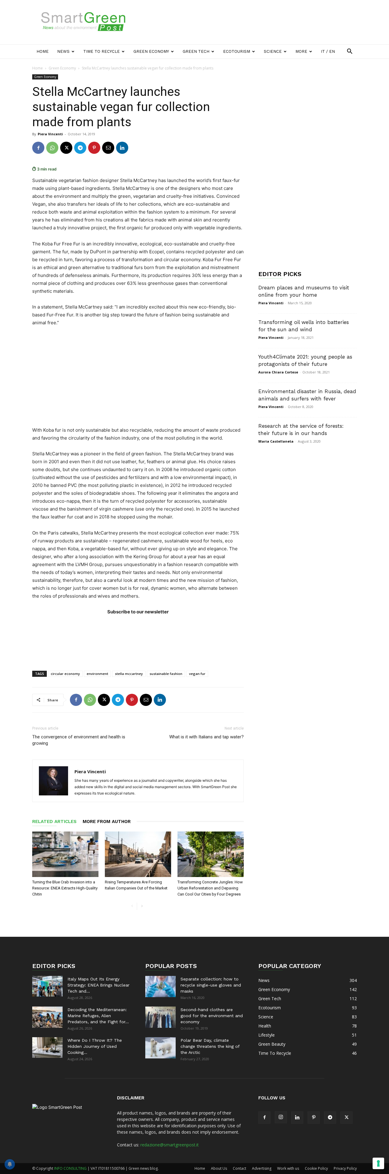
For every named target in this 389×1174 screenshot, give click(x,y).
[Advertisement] (246, 22)
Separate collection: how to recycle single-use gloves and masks (211, 985)
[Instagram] (281, 1117)
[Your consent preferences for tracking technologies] (378, 1163)
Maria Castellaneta (276, 441)
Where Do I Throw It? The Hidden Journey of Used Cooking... (94, 1046)
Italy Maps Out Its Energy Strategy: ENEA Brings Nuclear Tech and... (98, 985)
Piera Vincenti (50, 134)
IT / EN (328, 51)
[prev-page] (132, 906)
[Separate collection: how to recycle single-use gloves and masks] (160, 986)
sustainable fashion (166, 673)
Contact (239, 1168)
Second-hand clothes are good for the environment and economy (212, 1015)
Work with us (288, 1168)
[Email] (108, 148)
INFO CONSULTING (70, 1168)
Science (273, 51)
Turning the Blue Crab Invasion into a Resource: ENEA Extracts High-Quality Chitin (65, 888)
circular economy (65, 673)
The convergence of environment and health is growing (78, 740)
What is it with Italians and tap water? (206, 737)
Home (42, 51)
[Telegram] (80, 148)
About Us (219, 1168)
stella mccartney (129, 673)
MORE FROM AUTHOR (107, 821)
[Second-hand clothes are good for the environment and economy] (160, 1017)
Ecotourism (236, 51)
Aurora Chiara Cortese (278, 372)
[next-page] (142, 906)
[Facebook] (38, 148)
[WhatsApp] (52, 148)
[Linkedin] (122, 148)
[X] (66, 148)
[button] (349, 52)
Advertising (261, 1168)
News (63, 51)
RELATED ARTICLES (54, 821)
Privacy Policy (345, 1168)
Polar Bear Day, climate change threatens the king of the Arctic (210, 1046)
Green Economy (151, 51)
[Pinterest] (94, 148)
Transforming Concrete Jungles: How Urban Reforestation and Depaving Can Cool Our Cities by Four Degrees (210, 888)
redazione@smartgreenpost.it (169, 1145)
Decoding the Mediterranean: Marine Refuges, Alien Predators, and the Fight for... (98, 1015)
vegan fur (197, 673)
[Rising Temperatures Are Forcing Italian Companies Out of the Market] (138, 854)
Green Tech (196, 51)
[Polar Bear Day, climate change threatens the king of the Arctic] (160, 1047)
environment (97, 673)
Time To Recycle (101, 51)
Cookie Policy (316, 1168)
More (301, 51)
